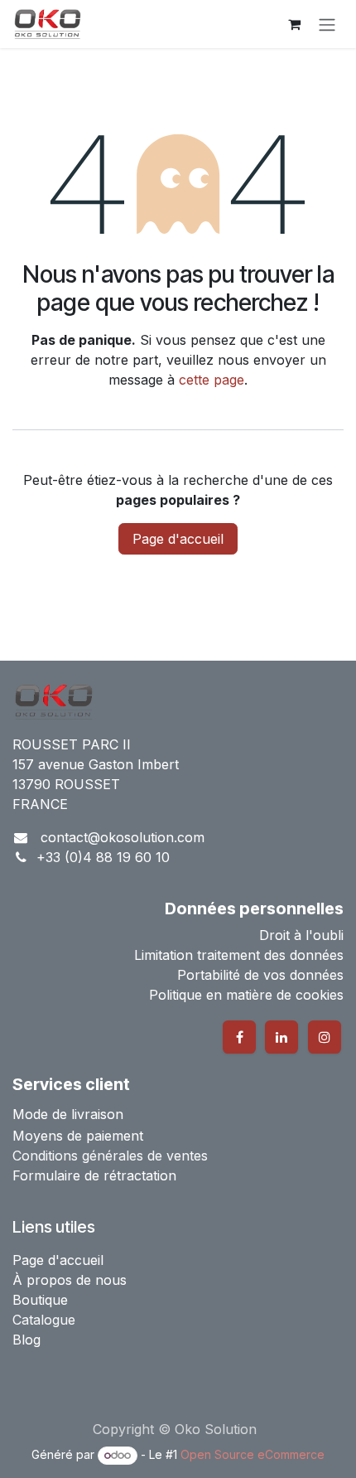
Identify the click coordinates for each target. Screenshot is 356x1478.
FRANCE (40, 804)
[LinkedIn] (281, 1037)
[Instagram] (324, 1037)
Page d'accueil (178, 539)
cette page (211, 379)
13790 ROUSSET (66, 784)
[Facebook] (239, 1037)
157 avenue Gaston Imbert (95, 764)
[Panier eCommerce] (293, 24)
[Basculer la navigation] (327, 24)
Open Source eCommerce (252, 1454)
